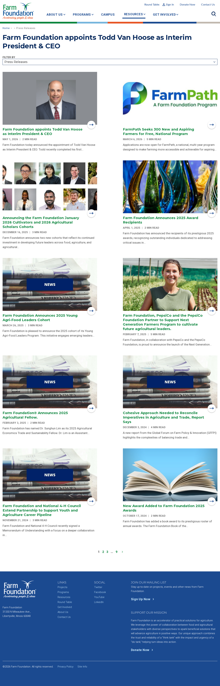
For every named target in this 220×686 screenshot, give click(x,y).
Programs (82, 14)
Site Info (82, 666)
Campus (108, 14)
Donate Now (187, 4)
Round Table (65, 602)
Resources (133, 14)
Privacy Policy (65, 666)
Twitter (98, 587)
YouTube (99, 597)
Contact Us (208, 4)
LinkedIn (99, 602)
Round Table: (159, 4)
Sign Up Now (141, 599)
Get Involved (164, 14)
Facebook (100, 592)
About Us (55, 14)
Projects (62, 587)
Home (6, 28)
